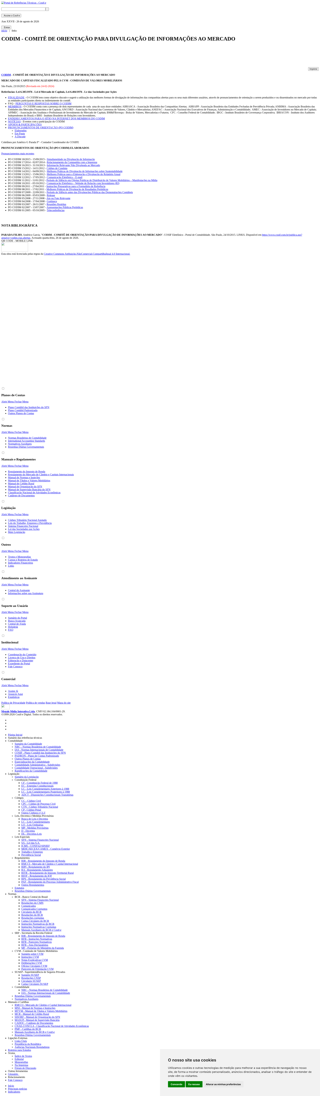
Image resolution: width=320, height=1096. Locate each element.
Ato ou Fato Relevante (58, 198)
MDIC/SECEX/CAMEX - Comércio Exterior (45, 848)
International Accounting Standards (26, 440)
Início (11, 1085)
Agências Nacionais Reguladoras (32, 1047)
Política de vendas (35, 702)
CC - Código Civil (31, 800)
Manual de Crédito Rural (21, 483)
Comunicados (28, 905)
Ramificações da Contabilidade (31, 770)
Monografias (21, 1062)
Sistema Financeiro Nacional (23, 526)
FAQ (10, 629)
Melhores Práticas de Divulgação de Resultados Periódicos (77, 189)
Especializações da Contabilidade (32, 761)
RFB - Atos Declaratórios (34, 945)
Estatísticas (14, 697)
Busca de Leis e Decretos (34, 818)
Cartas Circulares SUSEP (34, 984)
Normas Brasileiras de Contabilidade (27, 437)
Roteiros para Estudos (19, 1050)
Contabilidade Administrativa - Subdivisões (37, 764)
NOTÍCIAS (14, 121)
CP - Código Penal (31, 809)
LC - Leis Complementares (35, 821)
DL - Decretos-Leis (31, 833)
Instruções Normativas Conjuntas (38, 927)
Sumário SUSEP (30, 975)
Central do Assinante (19, 590)
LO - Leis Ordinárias (32, 824)
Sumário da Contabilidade (28, 743)
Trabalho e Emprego (32, 851)
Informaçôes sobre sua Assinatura (25, 593)
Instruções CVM (30, 957)
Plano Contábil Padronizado (23, 410)
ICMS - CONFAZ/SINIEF (35, 845)
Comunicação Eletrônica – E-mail (64, 177)
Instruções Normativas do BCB (37, 924)
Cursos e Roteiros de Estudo (23, 559)
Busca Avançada (17, 620)
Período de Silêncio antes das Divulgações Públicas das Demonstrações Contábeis (90, 192)
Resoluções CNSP (31, 978)
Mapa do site (64, 702)
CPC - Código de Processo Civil (38, 803)
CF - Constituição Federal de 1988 (39, 782)
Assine (11, 15)
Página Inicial (15, 734)
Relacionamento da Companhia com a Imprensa (72, 162)
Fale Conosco (15, 666)
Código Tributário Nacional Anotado (27, 520)
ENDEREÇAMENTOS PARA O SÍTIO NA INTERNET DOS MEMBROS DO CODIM (56, 118)
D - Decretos (28, 830)
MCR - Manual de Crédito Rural (32, 1014)
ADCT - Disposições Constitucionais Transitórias (47, 794)
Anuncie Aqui (15, 694)
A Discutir (20, 136)
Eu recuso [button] (194, 1084)
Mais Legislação (16, 532)
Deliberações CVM (31, 963)
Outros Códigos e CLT (33, 812)
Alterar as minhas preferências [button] (223, 1084)
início (4, 30)
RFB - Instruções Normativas (36, 939)
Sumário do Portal (17, 617)
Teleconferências (55, 210)
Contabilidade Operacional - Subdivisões (36, 767)
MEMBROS (15, 106)
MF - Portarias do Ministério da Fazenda (42, 948)
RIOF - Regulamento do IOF (36, 875)
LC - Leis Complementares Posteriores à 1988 (45, 791)
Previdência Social (31, 854)
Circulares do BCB (31, 911)
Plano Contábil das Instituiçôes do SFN (28, 407)
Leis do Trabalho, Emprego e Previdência (30, 523)
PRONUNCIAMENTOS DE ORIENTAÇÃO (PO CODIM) (40, 127)
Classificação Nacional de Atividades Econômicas (34, 492)
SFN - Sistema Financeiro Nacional (40, 839)
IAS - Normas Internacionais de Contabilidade (39, 749)
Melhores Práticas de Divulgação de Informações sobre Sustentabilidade (84, 171)
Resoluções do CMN (32, 902)
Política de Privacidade (13, 702)
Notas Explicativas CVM (34, 960)
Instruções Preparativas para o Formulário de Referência (75, 186)
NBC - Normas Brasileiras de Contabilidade (38, 746)
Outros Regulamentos (32, 884)
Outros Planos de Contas (21, 413)
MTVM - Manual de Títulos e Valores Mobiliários (41, 1011)
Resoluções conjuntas (32, 918)
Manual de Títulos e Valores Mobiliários (29, 480)
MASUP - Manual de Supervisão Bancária (37, 1020)
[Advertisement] (62, 56)
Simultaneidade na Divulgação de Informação (71, 159)
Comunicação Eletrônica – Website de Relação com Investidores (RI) (83, 183)
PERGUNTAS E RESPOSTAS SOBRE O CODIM (43, 103)
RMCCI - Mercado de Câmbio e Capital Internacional (49, 863)
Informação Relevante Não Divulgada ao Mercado (73, 165)
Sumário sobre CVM (32, 954)
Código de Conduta (57, 168)
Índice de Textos (23, 1056)
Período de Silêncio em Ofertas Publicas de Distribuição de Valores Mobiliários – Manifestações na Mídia (101, 180)
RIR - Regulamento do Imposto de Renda (43, 860)
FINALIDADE (16, 97)
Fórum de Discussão (25, 1068)
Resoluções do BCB (32, 915)
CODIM (6, 74)
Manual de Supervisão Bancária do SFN (29, 489)
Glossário (13, 1074)
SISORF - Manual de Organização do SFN (37, 1017)
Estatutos (19, 887)
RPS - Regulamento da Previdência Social (43, 878)
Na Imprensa (21, 1065)
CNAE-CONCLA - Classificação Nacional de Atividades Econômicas (52, 1026)
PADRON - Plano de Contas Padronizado (37, 755)
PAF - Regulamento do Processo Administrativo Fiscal (50, 881)
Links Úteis (21, 1041)
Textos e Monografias (19, 556)
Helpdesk (13, 626)
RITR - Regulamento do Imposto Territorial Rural (47, 872)
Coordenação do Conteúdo (22, 654)
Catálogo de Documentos (21, 495)
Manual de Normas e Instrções (24, 477)
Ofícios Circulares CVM (34, 966)
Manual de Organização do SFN (25, 486)
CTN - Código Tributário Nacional (39, 806)
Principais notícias (17, 1088)
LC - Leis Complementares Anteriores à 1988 (45, 788)
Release (51, 195)
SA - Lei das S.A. (30, 842)
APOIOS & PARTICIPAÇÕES (25, 124)
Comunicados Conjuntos (34, 908)
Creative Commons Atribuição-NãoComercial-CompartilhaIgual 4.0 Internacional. (87, 253)
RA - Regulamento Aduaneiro (37, 869)
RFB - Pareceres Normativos (36, 942)
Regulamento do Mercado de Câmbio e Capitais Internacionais (41, 474)
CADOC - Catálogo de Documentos (34, 1023)
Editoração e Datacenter (20, 660)
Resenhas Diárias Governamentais (26, 446)
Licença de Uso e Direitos (21, 657)
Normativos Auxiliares (20, 443)
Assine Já (13, 691)
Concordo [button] (176, 1084)
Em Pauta (20, 133)
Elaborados (20, 130)
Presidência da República (28, 1044)
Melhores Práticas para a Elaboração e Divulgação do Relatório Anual (83, 174)
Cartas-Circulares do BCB (35, 921)
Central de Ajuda (17, 623)
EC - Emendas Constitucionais (37, 785)
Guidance (52, 201)
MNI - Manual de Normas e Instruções (35, 1008)
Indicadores (14, 1091)
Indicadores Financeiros (20, 562)
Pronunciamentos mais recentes (17, 153)
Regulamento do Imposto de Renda (26, 471)
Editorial (19, 1059)
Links (11, 565)
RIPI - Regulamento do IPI (35, 866)
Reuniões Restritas (56, 204)
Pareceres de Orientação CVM (37, 969)
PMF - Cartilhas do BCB (28, 1029)
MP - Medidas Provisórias (34, 827)
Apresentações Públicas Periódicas (65, 207)
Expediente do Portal (19, 663)
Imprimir (313, 69)
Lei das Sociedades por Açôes (24, 529)
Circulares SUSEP (31, 981)
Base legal (51, 702)
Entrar (6, 27)
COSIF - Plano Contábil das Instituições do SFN (40, 752)
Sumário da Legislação (27, 776)
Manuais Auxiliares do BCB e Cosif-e (41, 930)
